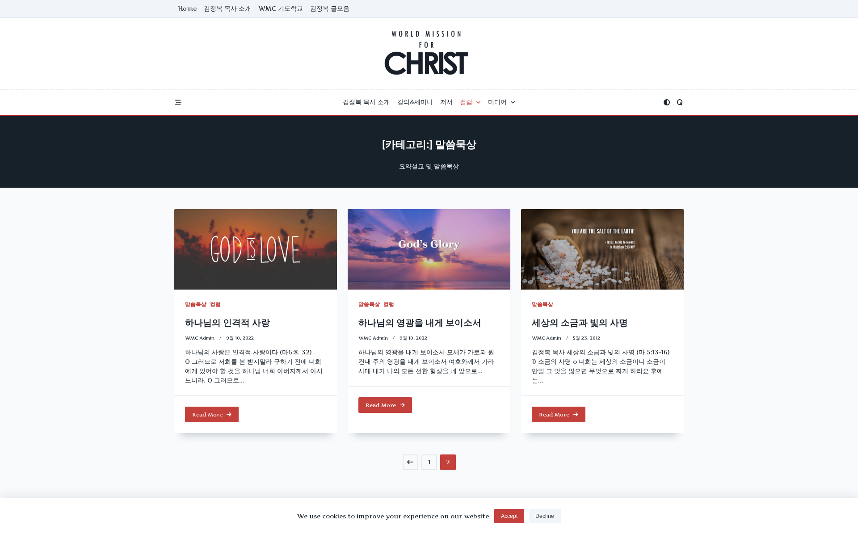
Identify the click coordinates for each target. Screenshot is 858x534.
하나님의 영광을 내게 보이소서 (419, 322)
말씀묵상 (195, 304)
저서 (446, 101)
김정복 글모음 (329, 8)
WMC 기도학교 (280, 8)
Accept (509, 516)
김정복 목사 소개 (227, 8)
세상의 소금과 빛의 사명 (580, 322)
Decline (544, 516)
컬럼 (466, 101)
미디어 (497, 101)
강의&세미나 (415, 101)
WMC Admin (199, 338)
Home (187, 8)
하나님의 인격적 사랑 (227, 322)
